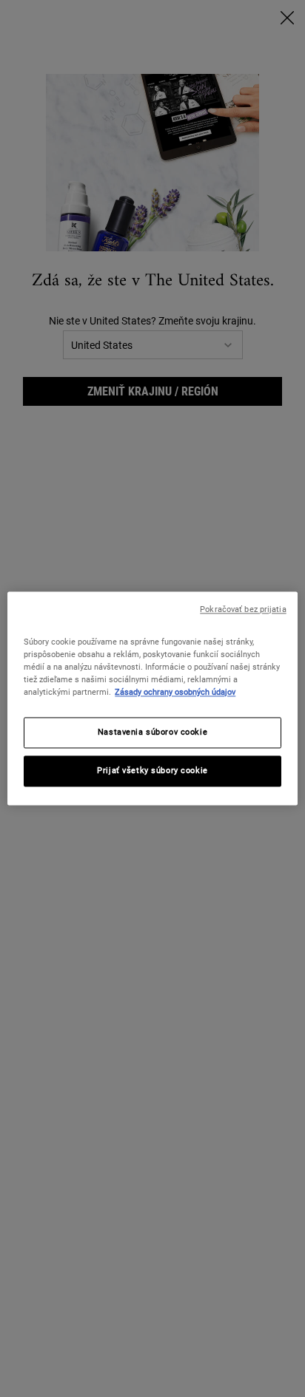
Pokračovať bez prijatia (243, 609)
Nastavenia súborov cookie (152, 732)
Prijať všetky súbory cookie (152, 771)
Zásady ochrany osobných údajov (175, 692)
